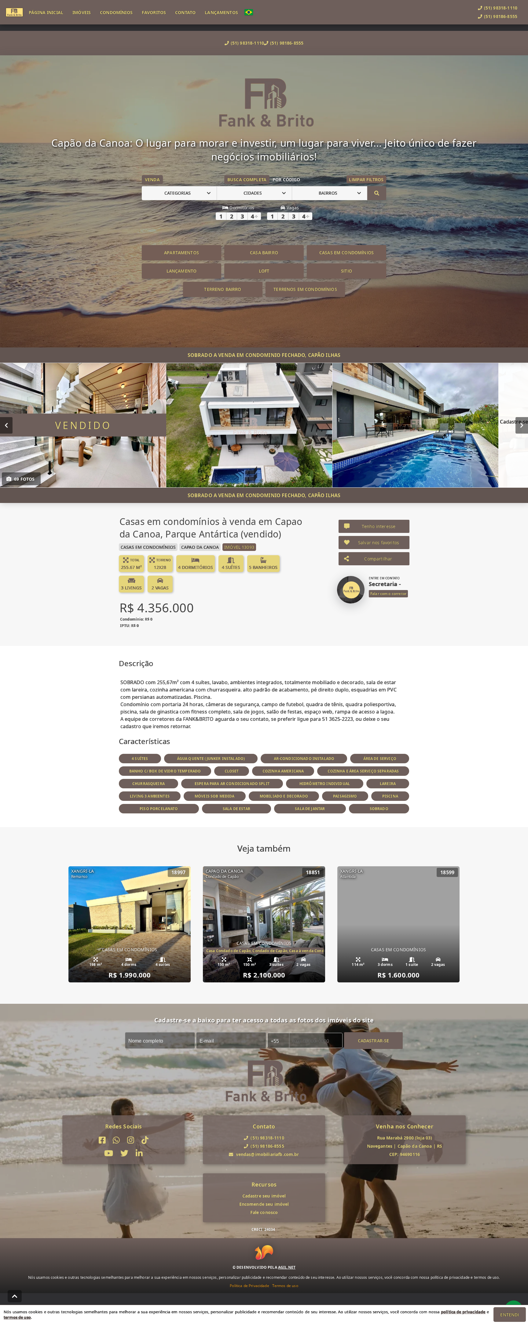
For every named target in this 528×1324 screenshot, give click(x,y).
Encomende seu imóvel (264, 1204)
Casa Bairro (264, 252)
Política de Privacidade (249, 1285)
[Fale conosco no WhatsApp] (116, 1140)
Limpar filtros (366, 179)
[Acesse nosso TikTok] (144, 1140)
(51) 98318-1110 (247, 43)
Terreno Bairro (222, 289)
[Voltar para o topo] (15, 1296)
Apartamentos (181, 252)
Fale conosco (264, 1212)
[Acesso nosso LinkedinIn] (139, 1153)
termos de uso (17, 1317)
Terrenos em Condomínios (305, 289)
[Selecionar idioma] (251, 12)
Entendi (509, 1315)
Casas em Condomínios (346, 252)
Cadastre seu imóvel (264, 1196)
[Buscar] (376, 193)
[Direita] (521, 425)
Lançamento (182, 271)
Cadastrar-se (373, 1040)
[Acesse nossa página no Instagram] (130, 1140)
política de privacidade (463, 1312)
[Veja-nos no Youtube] (108, 1153)
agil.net (286, 1267)
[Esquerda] (6, 425)
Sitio (346, 271)
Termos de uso (285, 1285)
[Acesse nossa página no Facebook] (102, 1140)
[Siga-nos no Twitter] (124, 1153)
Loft (264, 271)
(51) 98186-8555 (286, 43)
